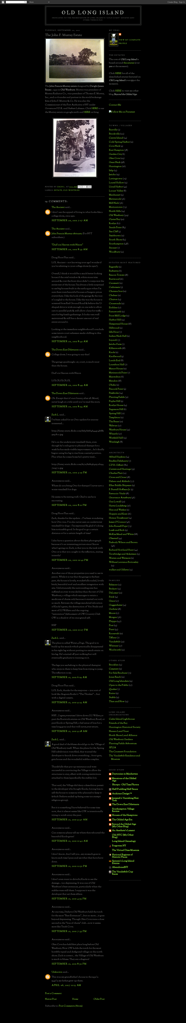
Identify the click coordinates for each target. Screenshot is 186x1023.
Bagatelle (113, 267)
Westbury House (117, 430)
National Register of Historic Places (122, 856)
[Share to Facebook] (87, 186)
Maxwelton (115, 377)
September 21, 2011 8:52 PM (69, 964)
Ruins (112, 693)
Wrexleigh (114, 442)
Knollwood (115, 356)
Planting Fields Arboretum (123, 743)
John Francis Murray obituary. (67, 233)
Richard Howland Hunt (121, 550)
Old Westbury (71, 190)
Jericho (112, 174)
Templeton (114, 417)
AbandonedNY (120, 867)
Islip (111, 170)
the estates (129, 63)
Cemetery (114, 669)
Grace (112, 601)
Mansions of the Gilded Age (124, 780)
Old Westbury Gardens (121, 739)
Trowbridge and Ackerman (122, 554)
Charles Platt (116, 473)
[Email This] (79, 186)
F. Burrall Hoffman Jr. (119, 489)
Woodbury (114, 252)
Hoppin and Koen (118, 514)
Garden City (115, 154)
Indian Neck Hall (118, 336)
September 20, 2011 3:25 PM (69, 472)
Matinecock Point (118, 373)
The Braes (114, 421)
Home (75, 999)
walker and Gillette (119, 570)
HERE (95, 108)
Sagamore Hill (116, 409)
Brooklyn (114, 665)
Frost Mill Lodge (117, 316)
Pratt (111, 629)
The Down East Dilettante (65, 350)
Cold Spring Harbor (119, 142)
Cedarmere (114, 287)
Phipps (113, 621)
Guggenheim (115, 605)
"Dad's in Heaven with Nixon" (67, 245)
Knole (112, 352)
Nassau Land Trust (119, 731)
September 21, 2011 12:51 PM (69, 866)
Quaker (113, 689)
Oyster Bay (114, 219)
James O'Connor (117, 522)
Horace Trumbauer (118, 518)
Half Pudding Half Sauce (125, 789)
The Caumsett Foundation (122, 751)
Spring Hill (115, 413)
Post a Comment (53, 993)
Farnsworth (115, 311)
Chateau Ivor (116, 291)
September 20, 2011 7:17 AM (70, 220)
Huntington (115, 166)
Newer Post (51, 999)
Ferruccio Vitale (117, 493)
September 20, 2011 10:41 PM (70, 560)
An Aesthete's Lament (123, 830)
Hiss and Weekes (117, 510)
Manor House (116, 368)
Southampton (116, 244)
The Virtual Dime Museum (125, 850)
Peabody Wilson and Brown (123, 542)
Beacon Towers (116, 275)
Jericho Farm (115, 344)
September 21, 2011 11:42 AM (70, 841)
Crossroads (115, 303)
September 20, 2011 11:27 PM (70, 630)
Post (111, 625)
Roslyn (112, 223)
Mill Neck (114, 203)
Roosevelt (114, 633)
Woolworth (115, 650)
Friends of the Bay (118, 723)
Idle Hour (114, 332)
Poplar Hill (114, 401)
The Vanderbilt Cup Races (122, 873)
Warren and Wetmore (120, 558)
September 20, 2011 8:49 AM (70, 385)
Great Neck (114, 162)
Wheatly (113, 434)
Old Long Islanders (119, 681)
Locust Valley (116, 191)
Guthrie (113, 609)
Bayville (113, 130)
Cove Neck (114, 146)
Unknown (57, 972)
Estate (58, 190)
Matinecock (115, 199)
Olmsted (113, 538)
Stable (112, 697)
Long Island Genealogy (124, 841)
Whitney (113, 646)
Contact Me (115, 105)
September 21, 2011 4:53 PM (69, 899)
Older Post (99, 999)
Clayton (113, 299)
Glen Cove (114, 158)
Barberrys (114, 271)
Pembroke (114, 393)
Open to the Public (118, 685)
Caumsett (114, 283)
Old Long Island (93, 13)
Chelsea (113, 295)
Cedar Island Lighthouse (122, 719)
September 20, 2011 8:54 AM (70, 406)
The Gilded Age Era (122, 819)
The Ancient (58, 207)
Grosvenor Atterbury (120, 497)
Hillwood (114, 328)
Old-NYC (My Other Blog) (123, 836)
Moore (112, 613)
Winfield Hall (116, 438)
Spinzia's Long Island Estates (123, 862)
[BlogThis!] (81, 186)
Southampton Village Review (123, 810)
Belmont (113, 585)
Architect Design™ (122, 793)
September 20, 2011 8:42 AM (70, 341)
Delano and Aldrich (119, 481)
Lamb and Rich (116, 530)
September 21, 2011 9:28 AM (69, 731)
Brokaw (113, 589)
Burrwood (114, 279)
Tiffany (112, 637)
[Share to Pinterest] (90, 186)
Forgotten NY (119, 846)
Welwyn (113, 425)
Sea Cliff (113, 231)
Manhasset (114, 195)
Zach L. (55, 415)
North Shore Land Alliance (123, 735)
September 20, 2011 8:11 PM (69, 505)
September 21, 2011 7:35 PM (69, 931)
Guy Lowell (115, 502)
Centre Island (116, 138)
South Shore (115, 240)
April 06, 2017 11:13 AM (66, 985)
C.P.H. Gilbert (116, 465)
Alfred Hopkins (117, 457)
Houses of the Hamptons (124, 815)
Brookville (114, 134)
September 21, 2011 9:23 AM (69, 702)
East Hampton (116, 150)
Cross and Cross (117, 477)
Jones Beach (115, 677)
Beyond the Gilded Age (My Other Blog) (124, 825)
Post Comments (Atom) (71, 1006)
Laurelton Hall (116, 364)
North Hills (115, 211)
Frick (111, 597)
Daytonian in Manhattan (125, 774)
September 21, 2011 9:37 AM (70, 819)
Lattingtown (115, 178)
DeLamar (113, 593)
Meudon (113, 381)
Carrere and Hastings (120, 469)
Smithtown (115, 235)
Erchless (113, 307)
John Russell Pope (118, 526)
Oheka (112, 385)
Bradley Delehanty (118, 461)
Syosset (113, 248)
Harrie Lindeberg (117, 506)
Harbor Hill (115, 320)
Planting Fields (117, 397)
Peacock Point (116, 389)
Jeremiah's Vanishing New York (125, 799)
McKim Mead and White (121, 534)
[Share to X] (84, 186)
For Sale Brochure (118, 673)
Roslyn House (116, 405)
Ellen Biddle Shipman (120, 485)
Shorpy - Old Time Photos (125, 784)
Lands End (114, 360)
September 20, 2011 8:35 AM (70, 249)
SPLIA (112, 747)
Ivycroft (113, 340)
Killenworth (115, 348)
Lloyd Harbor (116, 187)
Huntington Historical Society (124, 727)
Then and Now (117, 701)
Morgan (113, 617)
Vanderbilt (114, 642)
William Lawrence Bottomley (123, 562)
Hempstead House (118, 324)
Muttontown (115, 207)
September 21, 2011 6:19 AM (69, 677)
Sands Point (115, 227)
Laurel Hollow (116, 183)
